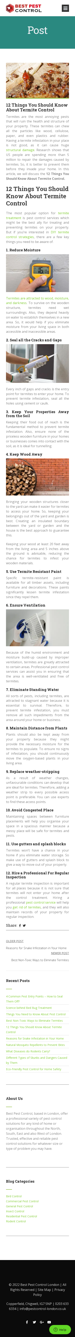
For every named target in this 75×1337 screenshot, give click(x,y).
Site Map (45, 1289)
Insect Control (15, 1211)
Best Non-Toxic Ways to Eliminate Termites (34, 1020)
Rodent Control (16, 1221)
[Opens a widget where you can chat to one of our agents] (60, 1330)
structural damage (20, 150)
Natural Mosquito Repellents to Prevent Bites (35, 1045)
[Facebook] (20, 925)
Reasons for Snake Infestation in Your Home (35, 1038)
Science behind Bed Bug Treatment (29, 1008)
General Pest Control (19, 1206)
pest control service (41, 902)
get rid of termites (27, 907)
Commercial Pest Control (22, 1201)
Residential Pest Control (21, 1216)
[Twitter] (24, 925)
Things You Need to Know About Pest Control (36, 1014)
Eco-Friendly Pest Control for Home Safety (33, 1069)
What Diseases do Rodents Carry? (28, 1051)
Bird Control (14, 1196)
